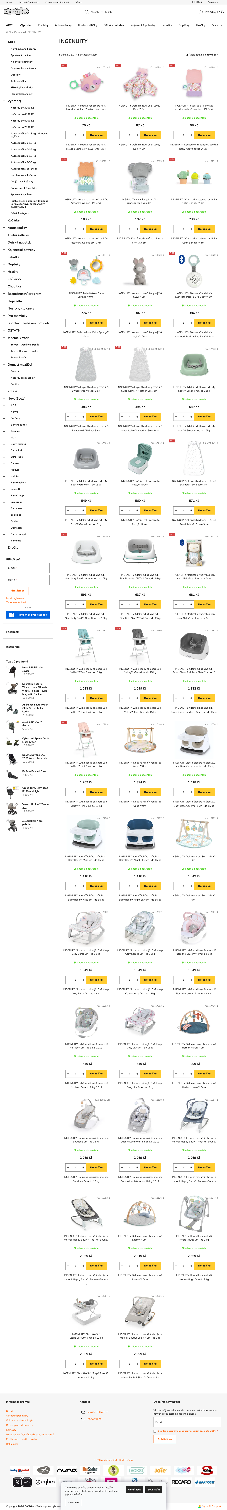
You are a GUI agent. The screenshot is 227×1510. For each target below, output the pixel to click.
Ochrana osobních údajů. (57, 2)
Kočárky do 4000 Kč (22, 114)
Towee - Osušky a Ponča (25, 344)
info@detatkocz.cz (98, 1412)
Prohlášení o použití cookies (21, 1439)
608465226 (95, 1419)
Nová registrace (15, 598)
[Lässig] (113, 1470)
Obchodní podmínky (29, 2)
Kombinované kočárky (23, 49)
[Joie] (160, 1470)
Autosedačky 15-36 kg (24, 168)
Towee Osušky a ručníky (24, 351)
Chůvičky (14, 279)
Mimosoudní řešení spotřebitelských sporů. (30, 1434)
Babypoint (17, 508)
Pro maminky (17, 316)
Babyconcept (18, 534)
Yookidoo (16, 515)
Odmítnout (134, 1489)
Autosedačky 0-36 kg (23, 149)
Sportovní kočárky (21, 55)
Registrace (213, 2)
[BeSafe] (90, 1470)
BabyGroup (17, 495)
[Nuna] (67, 1470)
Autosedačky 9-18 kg (23, 156)
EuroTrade (17, 457)
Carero (15, 463)
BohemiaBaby (19, 424)
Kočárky (14, 220)
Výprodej (14, 101)
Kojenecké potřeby (21, 61)
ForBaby (15, 418)
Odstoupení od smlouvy (19, 1425)
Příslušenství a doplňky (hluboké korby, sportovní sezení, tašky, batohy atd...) (29, 204)
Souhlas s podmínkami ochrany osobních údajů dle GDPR (187, 1430)
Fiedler (15, 470)
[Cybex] (46, 1482)
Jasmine (15, 431)
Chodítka (14, 286)
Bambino (16, 540)
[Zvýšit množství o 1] (83, 135)
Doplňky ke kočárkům (23, 68)
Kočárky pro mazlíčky (23, 378)
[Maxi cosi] (205, 1482)
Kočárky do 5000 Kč (22, 120)
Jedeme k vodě (18, 338)
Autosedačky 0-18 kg (23, 143)
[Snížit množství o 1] (68, 135)
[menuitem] (10, 25)
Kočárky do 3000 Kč (22, 107)
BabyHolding (18, 444)
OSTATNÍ (14, 330)
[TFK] (43, 1470)
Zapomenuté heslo (16, 602)
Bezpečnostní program (24, 294)
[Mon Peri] (184, 1470)
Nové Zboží (16, 398)
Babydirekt (17, 450)
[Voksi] (137, 1470)
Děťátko (98, 1460)
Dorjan (14, 521)
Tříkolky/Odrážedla (22, 87)
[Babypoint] (20, 1470)
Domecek (16, 528)
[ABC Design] (22, 1482)
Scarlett (15, 489)
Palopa (15, 371)
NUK (13, 437)
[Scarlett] (207, 1470)
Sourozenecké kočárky (24, 188)
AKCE (12, 42)
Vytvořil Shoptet (212, 1506)
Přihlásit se (17, 590)
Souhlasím (154, 1489)
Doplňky (15, 74)
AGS (13, 405)
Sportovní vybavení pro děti (28, 323)
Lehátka (14, 257)
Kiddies (15, 476)
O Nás (9, 2)
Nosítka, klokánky (21, 308)
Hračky (13, 271)
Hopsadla (15, 301)
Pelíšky (15, 384)
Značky (13, 547)
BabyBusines (18, 482)
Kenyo (14, 412)
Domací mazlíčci (20, 364)
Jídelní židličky (18, 235)
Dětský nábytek (20, 213)
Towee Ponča (18, 357)
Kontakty (11, 1430)
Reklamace (12, 1444)
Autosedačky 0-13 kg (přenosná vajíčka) (29, 135)
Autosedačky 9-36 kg (23, 162)
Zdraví (12, 391)
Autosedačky (18, 81)
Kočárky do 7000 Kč (22, 127)
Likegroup (16, 502)
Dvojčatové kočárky (22, 181)
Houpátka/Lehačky (21, 94)
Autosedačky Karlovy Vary (118, 1460)
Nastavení (73, 1502)
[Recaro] (181, 1482)
